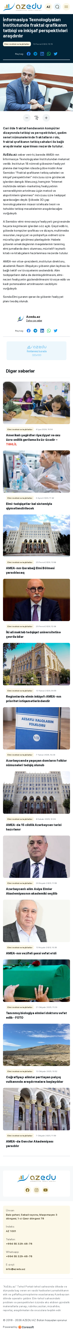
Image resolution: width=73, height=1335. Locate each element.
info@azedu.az (15, 1269)
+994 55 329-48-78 (19, 1243)
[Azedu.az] (22, 6)
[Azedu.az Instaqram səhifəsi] (36, 1190)
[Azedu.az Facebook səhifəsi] (27, 1190)
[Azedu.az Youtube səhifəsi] (45, 1190)
